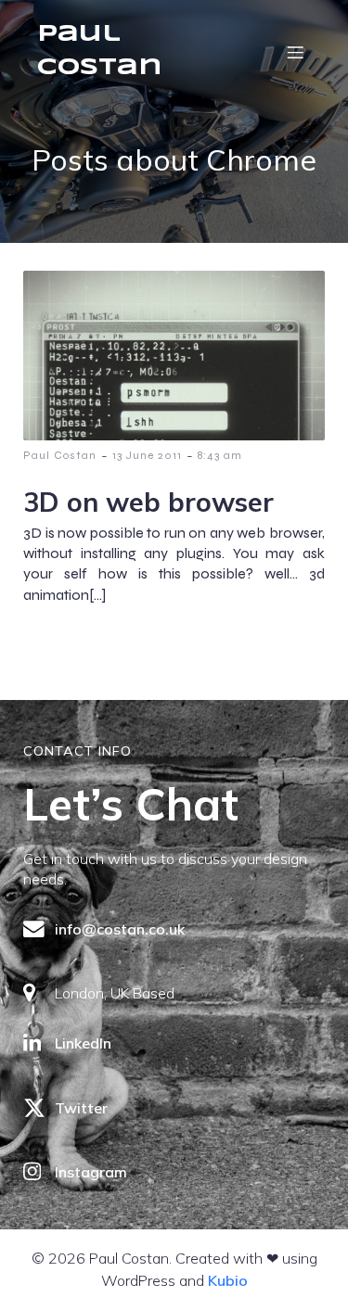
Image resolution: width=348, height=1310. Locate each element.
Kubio (228, 1280)
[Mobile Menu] (295, 52)
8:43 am (220, 455)
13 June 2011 (147, 455)
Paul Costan (60, 455)
